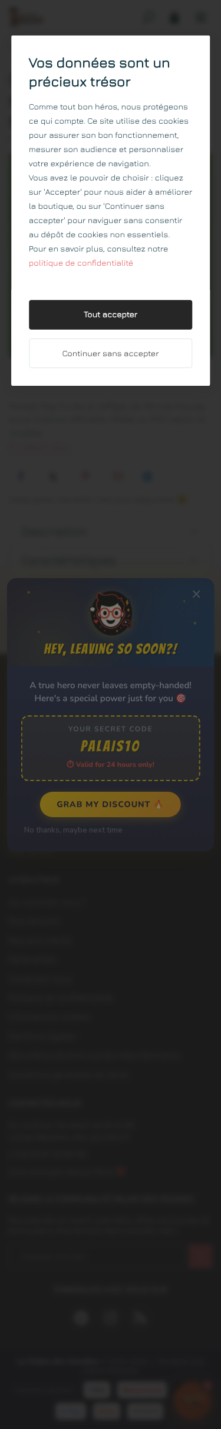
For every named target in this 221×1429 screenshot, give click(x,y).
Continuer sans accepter (110, 354)
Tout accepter (110, 314)
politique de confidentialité (81, 263)
